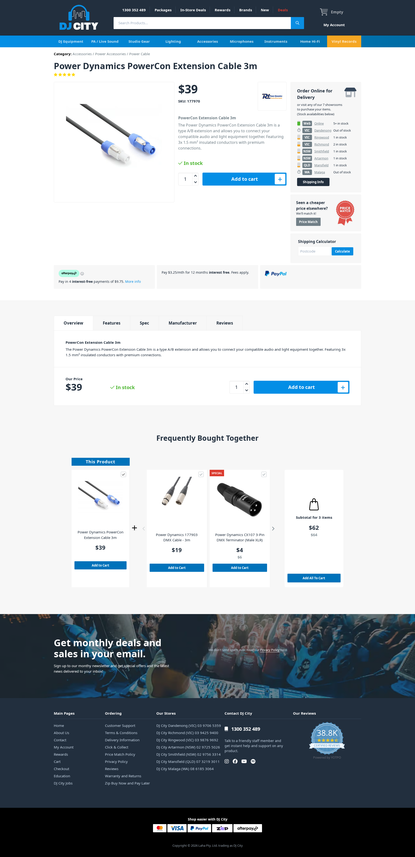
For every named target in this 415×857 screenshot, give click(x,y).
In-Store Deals (193, 9)
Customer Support (120, 725)
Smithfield (321, 151)
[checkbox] (123, 474)
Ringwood (321, 137)
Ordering (113, 713)
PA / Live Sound (105, 41)
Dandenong (322, 130)
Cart (57, 761)
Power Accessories (110, 53)
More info (133, 281)
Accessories (207, 41)
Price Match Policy (120, 754)
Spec (144, 323)
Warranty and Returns (123, 775)
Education (62, 775)
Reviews (224, 323)
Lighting (173, 41)
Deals (283, 9)
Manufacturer (183, 323)
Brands (245, 9)
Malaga (319, 172)
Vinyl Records (344, 41)
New (265, 9)
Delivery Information (122, 739)
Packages (163, 9)
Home (59, 725)
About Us (61, 732)
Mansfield (321, 165)
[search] (202, 23)
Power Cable (139, 53)
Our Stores (166, 713)
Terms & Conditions (121, 732)
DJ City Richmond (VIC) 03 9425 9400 (187, 732)
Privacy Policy (270, 650)
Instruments (275, 41)
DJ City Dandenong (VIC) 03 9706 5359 (188, 725)
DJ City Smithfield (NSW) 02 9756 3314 (188, 754)
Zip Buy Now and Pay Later (127, 783)
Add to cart (244, 179)
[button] (143, 528)
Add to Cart (100, 565)
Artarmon (321, 158)
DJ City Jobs (63, 783)
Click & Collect (116, 747)
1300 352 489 (134, 9)
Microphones (241, 41)
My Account (334, 24)
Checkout (61, 768)
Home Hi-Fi (310, 41)
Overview (73, 323)
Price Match (308, 222)
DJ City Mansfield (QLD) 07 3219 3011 (188, 761)
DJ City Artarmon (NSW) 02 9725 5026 (188, 747)
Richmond (321, 144)
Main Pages (64, 713)
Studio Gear (139, 41)
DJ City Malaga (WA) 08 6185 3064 (185, 768)
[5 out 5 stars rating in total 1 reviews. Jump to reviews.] (207, 74)
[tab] (73, 323)
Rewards (222, 9)
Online (319, 123)
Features (111, 323)
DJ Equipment (70, 41)
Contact (60, 739)
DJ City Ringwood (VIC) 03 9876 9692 (187, 739)
